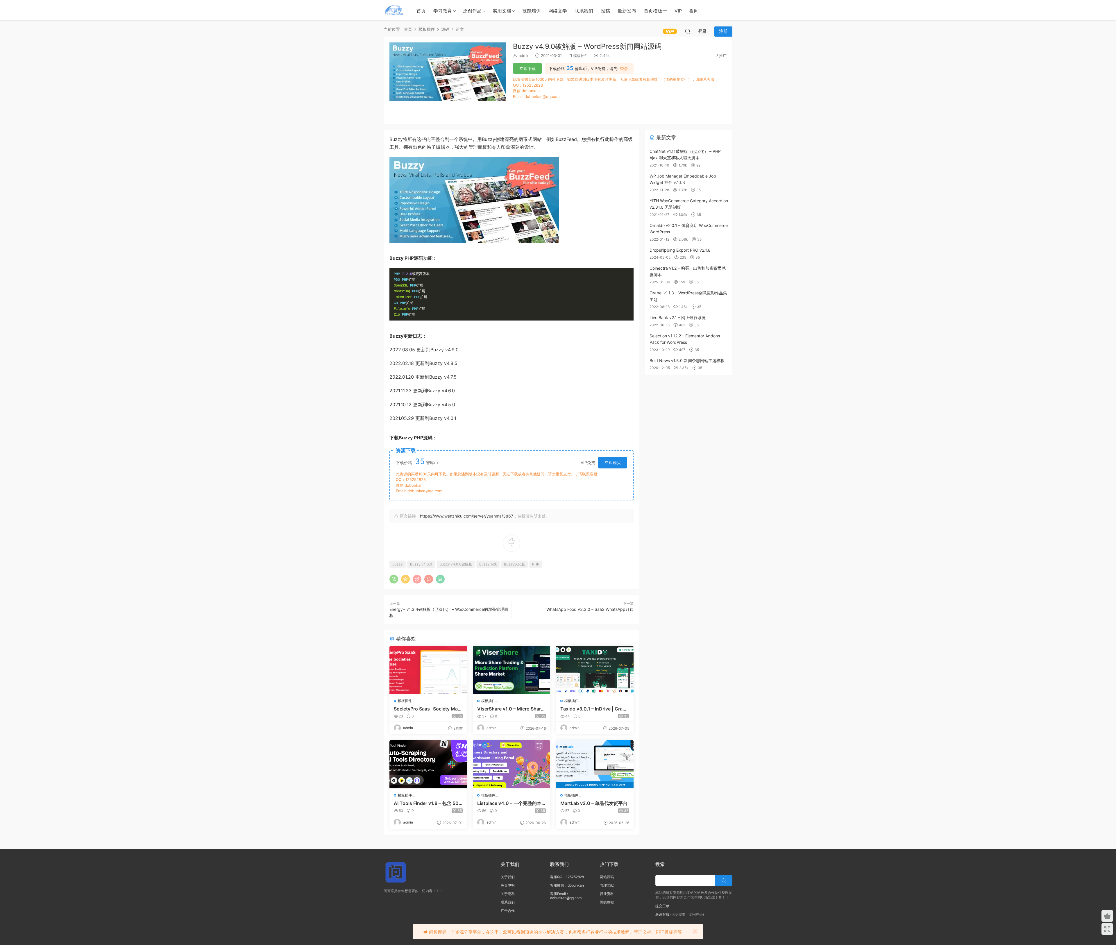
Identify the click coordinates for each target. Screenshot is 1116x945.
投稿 (605, 11)
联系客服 (662, 914)
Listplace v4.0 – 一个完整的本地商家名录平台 (509, 803)
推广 (723, 55)
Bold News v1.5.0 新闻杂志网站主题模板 (687, 360)
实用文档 (502, 11)
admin (524, 55)
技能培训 (531, 11)
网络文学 (557, 11)
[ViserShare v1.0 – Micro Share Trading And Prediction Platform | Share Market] (511, 670)
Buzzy (397, 564)
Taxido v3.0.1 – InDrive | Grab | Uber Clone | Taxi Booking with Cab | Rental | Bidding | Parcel (594, 709)
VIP (678, 11)
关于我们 (508, 877)
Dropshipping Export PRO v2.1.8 (680, 250)
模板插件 (580, 55)
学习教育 (442, 11)
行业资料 (607, 894)
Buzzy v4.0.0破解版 (455, 564)
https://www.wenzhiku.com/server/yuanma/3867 (466, 515)
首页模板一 (655, 11)
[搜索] (688, 31)
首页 (421, 11)
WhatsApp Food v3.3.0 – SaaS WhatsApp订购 (590, 609)
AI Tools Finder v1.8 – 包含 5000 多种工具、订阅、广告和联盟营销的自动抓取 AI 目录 (428, 803)
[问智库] (394, 10)
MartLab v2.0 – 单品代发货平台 (593, 803)
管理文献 (607, 885)
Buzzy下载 (488, 564)
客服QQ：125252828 (567, 877)
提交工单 (662, 906)
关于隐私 (508, 894)
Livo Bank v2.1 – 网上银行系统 (678, 317)
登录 (624, 69)
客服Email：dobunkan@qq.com (566, 896)
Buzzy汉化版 (514, 564)
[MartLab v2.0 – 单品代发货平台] (595, 764)
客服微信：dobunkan (567, 885)
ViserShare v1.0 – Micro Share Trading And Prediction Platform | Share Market (511, 709)
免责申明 (508, 885)
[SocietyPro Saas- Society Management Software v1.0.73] (428, 670)
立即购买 (612, 462)
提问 (694, 11)
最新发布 (627, 11)
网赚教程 (607, 902)
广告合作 (508, 910)
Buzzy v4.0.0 (421, 564)
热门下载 (609, 864)
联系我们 (584, 11)
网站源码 (607, 877)
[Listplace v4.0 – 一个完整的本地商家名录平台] (511, 764)
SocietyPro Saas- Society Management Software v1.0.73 (427, 709)
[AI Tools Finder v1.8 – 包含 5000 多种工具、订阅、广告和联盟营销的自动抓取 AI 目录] (428, 764)
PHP (535, 564)
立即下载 (527, 68)
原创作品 (472, 11)
